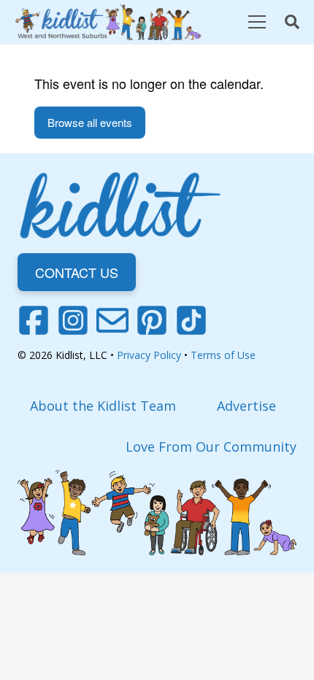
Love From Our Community (211, 446)
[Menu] (256, 22)
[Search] (292, 22)
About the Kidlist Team (103, 405)
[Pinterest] (152, 320)
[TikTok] (191, 320)
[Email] (112, 320)
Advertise (246, 405)
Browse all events (89, 122)
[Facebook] (34, 320)
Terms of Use (223, 355)
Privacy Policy (149, 355)
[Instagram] (73, 320)
